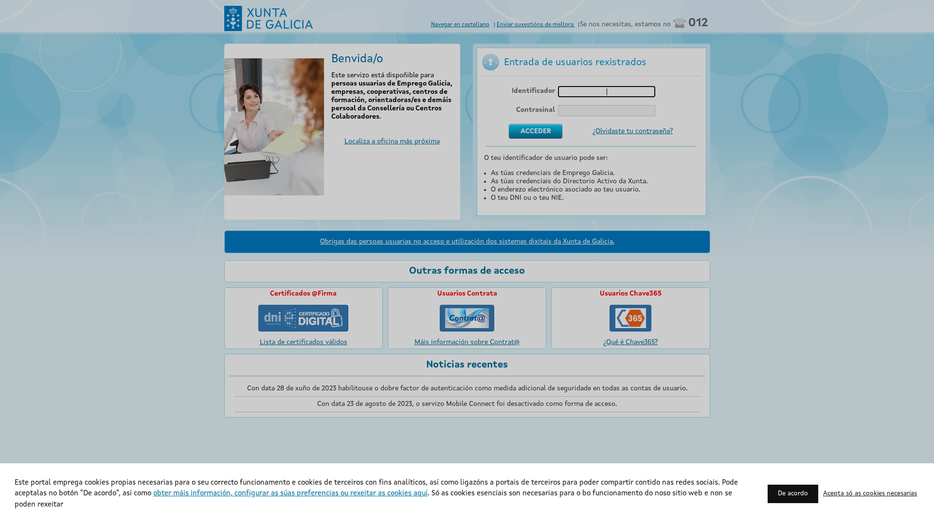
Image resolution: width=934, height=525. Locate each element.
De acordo (793, 493)
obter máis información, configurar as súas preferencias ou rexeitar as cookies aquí (290, 493)
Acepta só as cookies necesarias (870, 493)
